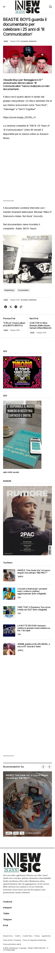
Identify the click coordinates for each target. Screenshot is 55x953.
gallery (20, 576)
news (6, 41)
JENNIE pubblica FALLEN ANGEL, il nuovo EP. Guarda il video (33, 645)
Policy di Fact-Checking (12, 940)
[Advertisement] (27, 171)
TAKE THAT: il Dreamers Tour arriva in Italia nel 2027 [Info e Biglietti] (33, 608)
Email (5, 925)
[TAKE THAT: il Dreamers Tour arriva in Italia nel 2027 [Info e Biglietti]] (9, 612)
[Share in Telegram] (15, 306)
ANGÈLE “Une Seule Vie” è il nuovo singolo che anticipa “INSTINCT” (33, 571)
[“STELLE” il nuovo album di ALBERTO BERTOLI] (15, 326)
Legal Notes (46, 936)
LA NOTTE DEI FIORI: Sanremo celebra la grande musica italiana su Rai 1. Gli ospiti (33, 628)
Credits (17, 936)
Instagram (7, 907)
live (19, 597)
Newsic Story (8, 936)
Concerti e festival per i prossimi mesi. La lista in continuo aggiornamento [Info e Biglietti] (32, 591)
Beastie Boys (9, 290)
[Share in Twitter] (10, 306)
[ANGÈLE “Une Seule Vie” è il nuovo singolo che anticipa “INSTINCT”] (9, 575)
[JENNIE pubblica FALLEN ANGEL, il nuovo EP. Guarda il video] (9, 649)
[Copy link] (21, 306)
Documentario (23, 290)
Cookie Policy (27, 936)
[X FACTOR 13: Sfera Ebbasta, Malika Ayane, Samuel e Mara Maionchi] (40, 326)
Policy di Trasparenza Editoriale (34, 940)
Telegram (7, 919)
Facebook (7, 901)
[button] (4, 7)
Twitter (6, 913)
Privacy (37, 936)
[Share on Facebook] (5, 306)
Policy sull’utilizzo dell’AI (12, 944)
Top (21, 833)
